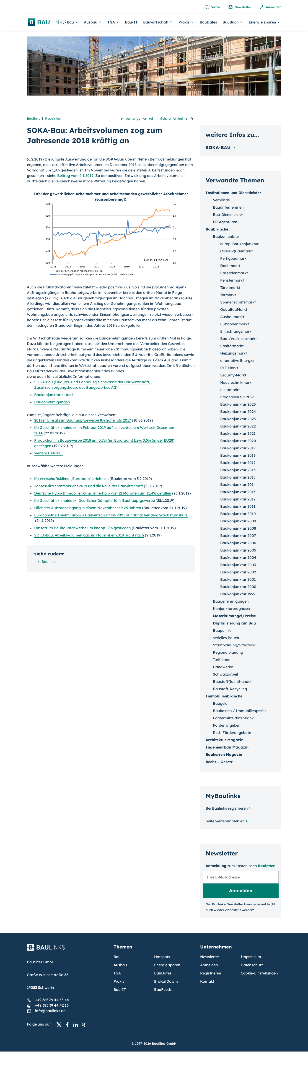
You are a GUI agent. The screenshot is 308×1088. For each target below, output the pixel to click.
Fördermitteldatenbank (233, 718)
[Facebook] (69, 1024)
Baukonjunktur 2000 (238, 586)
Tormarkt (228, 295)
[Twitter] (60, 1024)
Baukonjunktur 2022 (238, 426)
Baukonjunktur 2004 (238, 557)
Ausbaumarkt (232, 316)
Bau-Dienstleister (228, 214)
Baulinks (33, 119)
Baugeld (220, 703)
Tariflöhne (221, 659)
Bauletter (266, 865)
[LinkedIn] (77, 1024)
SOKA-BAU (219, 147)
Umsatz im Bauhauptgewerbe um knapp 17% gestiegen (82, 528)
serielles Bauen (226, 637)
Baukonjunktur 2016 (238, 470)
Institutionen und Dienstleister (233, 192)
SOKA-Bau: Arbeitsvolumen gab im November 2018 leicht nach (89, 535)
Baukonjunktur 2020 (238, 440)
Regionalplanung (228, 652)
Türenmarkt (230, 287)
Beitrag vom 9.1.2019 (75, 175)
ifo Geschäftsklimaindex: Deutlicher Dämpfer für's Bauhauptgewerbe (94, 500)
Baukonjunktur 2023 (238, 419)
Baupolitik (222, 630)
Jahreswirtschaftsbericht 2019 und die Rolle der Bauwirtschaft (88, 486)
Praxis (119, 981)
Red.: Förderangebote (232, 732)
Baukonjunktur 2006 (238, 543)
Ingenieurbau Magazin (227, 747)
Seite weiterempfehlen (225, 821)
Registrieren (210, 973)
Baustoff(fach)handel (232, 681)
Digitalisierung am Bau (234, 623)
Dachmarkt (230, 265)
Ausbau (120, 965)
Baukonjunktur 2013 (237, 492)
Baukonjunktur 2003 (238, 564)
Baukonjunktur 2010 (238, 513)
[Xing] (85, 1024)
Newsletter (209, 956)
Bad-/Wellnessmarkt (238, 338)
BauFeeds (163, 989)
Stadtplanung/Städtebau (235, 645)
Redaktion (53, 119)
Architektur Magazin (224, 740)
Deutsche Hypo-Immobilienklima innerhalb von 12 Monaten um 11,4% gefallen (102, 493)
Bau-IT (131, 22)
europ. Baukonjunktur (239, 243)
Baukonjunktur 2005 (238, 550)
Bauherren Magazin (224, 754)
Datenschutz (252, 965)
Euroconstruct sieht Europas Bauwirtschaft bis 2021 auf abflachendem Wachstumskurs (111, 515)
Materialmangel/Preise (234, 616)
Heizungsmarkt (233, 353)
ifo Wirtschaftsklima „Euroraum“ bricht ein (71, 478)
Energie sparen (167, 965)
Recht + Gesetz (219, 761)
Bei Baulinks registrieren (227, 808)
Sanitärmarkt (231, 346)
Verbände (221, 200)
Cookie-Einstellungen (259, 973)
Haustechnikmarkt (236, 382)
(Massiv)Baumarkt (236, 251)
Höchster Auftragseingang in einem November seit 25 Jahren (87, 507)
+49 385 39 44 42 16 (52, 1005)
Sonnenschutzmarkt (238, 302)
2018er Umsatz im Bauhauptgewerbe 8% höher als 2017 (82, 420)
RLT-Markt (229, 367)
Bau (117, 956)
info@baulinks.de (50, 1010)
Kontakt (207, 981)
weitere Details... (48, 453)
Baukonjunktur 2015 (238, 477)
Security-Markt (233, 375)
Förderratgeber (226, 725)
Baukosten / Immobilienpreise (240, 710)
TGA (117, 973)
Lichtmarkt (230, 389)
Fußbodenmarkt (234, 324)
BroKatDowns (166, 981)
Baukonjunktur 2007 (238, 535)
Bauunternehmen (228, 207)
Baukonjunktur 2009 (238, 521)
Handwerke (223, 667)
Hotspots (162, 956)
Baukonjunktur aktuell (53, 394)
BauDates (208, 22)
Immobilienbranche (224, 696)
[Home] (67, 950)
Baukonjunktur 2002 (238, 572)
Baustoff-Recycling (230, 688)
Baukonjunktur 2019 (238, 448)
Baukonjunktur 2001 (238, 579)
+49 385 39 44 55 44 (52, 999)
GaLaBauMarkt (233, 309)
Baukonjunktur (226, 236)
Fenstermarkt (232, 280)
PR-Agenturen (225, 222)
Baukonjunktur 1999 (237, 594)
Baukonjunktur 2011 (237, 506)
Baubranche (217, 229)
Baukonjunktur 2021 (238, 433)
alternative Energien (238, 360)
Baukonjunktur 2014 (238, 484)
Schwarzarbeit (225, 674)
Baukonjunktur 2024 (238, 411)
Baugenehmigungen (52, 402)
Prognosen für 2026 (237, 397)
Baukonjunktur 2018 (238, 455)
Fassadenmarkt (234, 273)
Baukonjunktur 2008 (238, 528)
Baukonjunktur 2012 (238, 499)
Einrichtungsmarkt (236, 331)
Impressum (251, 956)
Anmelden (209, 965)
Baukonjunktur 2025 (238, 404)
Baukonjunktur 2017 (238, 462)
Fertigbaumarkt (234, 258)
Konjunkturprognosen (232, 608)
